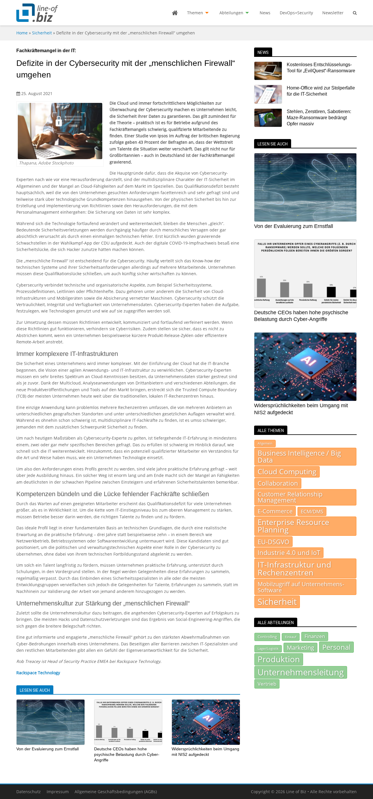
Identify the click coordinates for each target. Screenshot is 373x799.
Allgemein (265, 443)
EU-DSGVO (273, 541)
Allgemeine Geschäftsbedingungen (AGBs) (116, 791)
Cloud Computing (287, 471)
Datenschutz (28, 791)
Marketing (300, 648)
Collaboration (278, 483)
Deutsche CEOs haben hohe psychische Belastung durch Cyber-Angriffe (126, 754)
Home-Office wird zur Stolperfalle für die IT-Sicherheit (321, 90)
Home (22, 33)
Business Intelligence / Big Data (299, 456)
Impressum (58, 791)
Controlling (267, 636)
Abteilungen (231, 12)
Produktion (279, 659)
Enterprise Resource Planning (293, 526)
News (265, 12)
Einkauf (290, 637)
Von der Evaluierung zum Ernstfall (47, 749)
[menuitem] (175, 13)
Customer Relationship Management (290, 497)
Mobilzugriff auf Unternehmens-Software (301, 587)
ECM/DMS (312, 511)
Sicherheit (42, 33)
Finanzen (315, 636)
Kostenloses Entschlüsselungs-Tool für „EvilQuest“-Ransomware (321, 67)
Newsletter (333, 12)
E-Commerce (275, 511)
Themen (195, 12)
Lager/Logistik (268, 649)
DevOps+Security (296, 12)
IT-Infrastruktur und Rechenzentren (294, 568)
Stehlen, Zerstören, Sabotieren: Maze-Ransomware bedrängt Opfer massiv (319, 118)
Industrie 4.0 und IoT (289, 552)
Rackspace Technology (38, 672)
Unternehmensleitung (301, 672)
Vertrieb (267, 683)
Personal (336, 647)
